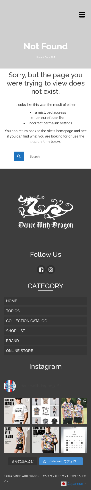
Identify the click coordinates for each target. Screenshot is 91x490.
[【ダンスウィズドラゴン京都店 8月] (74, 440)
